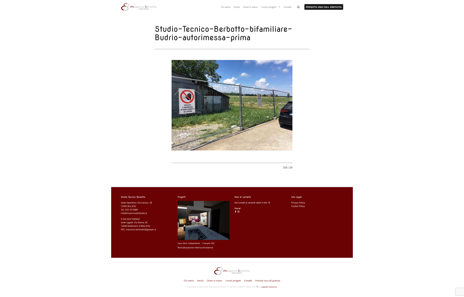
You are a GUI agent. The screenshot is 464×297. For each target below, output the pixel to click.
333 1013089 (131, 209)
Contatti (287, 7)
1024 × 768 (287, 167)
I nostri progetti (268, 7)
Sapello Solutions (269, 287)
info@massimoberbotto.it (134, 213)
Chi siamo (226, 7)
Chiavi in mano (250, 7)
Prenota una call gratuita (324, 7)
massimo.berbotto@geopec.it (141, 229)
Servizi (237, 7)
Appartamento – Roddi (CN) (190, 243)
